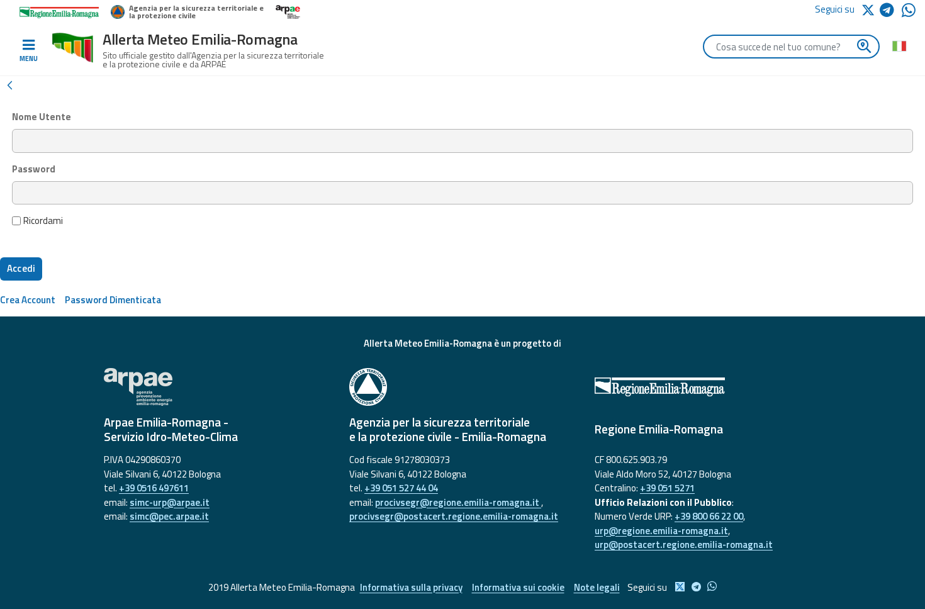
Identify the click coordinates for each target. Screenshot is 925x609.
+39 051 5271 (667, 488)
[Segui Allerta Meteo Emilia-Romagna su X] (870, 9)
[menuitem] (27, 300)
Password (33, 169)
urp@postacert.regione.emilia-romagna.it (684, 544)
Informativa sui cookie (518, 587)
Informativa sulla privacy (411, 587)
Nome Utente (41, 117)
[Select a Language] (899, 45)
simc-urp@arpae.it (170, 502)
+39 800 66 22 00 (709, 516)
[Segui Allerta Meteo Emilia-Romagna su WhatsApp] (909, 13)
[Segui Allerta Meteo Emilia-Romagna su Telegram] (891, 12)
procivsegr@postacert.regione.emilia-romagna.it (453, 516)
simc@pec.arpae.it (169, 516)
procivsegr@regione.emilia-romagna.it (458, 502)
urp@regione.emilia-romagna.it (661, 530)
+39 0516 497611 (154, 488)
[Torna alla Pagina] (9, 84)
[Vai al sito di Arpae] (217, 387)
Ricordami (43, 221)
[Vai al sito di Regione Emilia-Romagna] (708, 387)
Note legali (597, 587)
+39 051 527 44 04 (401, 488)
